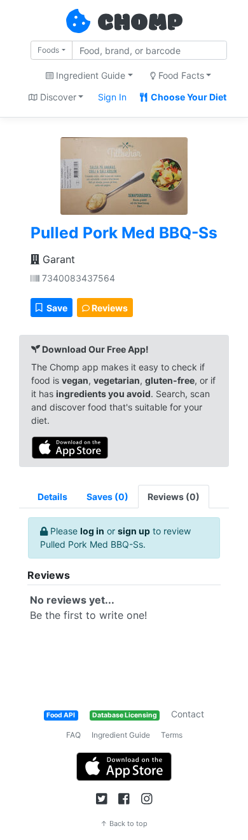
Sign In (112, 96)
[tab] (107, 496)
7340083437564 (77, 278)
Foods (48, 50)
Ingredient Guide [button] (89, 75)
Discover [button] (57, 96)
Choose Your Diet (187, 96)
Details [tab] (52, 496)
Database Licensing (124, 715)
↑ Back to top (124, 823)
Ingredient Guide (121, 735)
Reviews (109, 307)
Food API (60, 715)
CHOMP (140, 23)
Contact (187, 713)
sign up (134, 530)
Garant (57, 259)
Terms (172, 735)
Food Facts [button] (180, 75)
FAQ (73, 735)
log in (92, 530)
